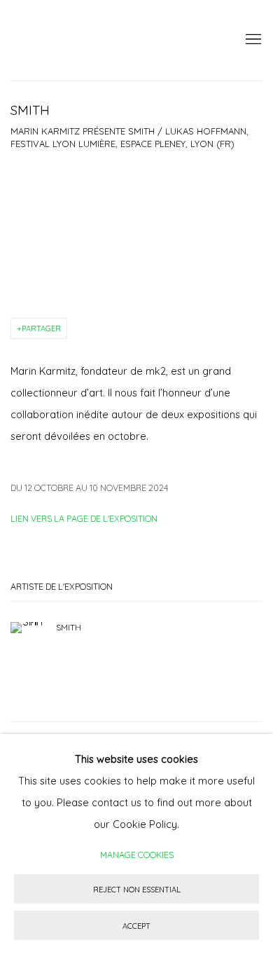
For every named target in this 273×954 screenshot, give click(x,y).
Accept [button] (136, 926)
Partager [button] (41, 328)
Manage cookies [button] (137, 854)
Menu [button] (251, 39)
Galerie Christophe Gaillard (115, 40)
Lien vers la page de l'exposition (84, 518)
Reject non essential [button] (137, 889)
